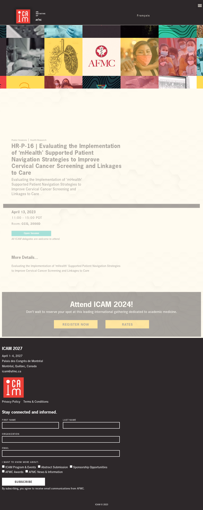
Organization (10, 434)
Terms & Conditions (35, 401)
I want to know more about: (20, 462)
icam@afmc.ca (11, 371)
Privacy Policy (11, 401)
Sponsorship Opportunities (90, 467)
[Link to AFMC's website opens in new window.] (38, 19)
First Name (9, 419)
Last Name (69, 419)
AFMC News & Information (46, 472)
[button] (199, 5)
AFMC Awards (14, 472)
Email (5, 448)
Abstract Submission (54, 467)
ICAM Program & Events (20, 467)
